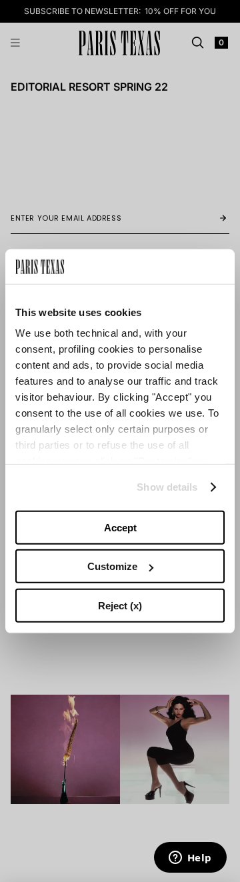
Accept (120, 527)
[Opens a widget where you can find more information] (190, 858)
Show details (167, 487)
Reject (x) (120, 605)
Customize (112, 566)
